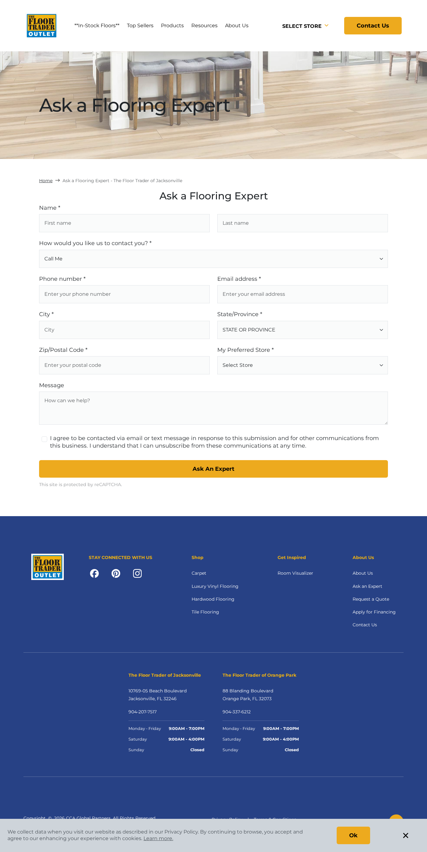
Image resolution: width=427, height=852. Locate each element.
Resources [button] (204, 25)
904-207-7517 (142, 712)
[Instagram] (137, 573)
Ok (353, 835)
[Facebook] (94, 573)
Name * (49, 207)
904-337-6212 (237, 712)
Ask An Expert (213, 468)
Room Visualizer (295, 573)
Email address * (239, 278)
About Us (363, 573)
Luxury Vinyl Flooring (215, 586)
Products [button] (172, 25)
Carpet (199, 573)
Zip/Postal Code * (63, 349)
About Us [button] (237, 25)
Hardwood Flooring (213, 599)
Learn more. (158, 838)
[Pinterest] (115, 573)
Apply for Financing (374, 612)
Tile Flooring (205, 612)
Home (46, 180)
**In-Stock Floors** (96, 25)
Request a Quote (371, 599)
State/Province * (239, 314)
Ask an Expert (367, 586)
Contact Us (373, 25)
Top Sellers (140, 25)
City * (46, 314)
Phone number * (62, 278)
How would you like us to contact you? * (95, 243)
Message (51, 385)
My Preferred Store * (245, 349)
